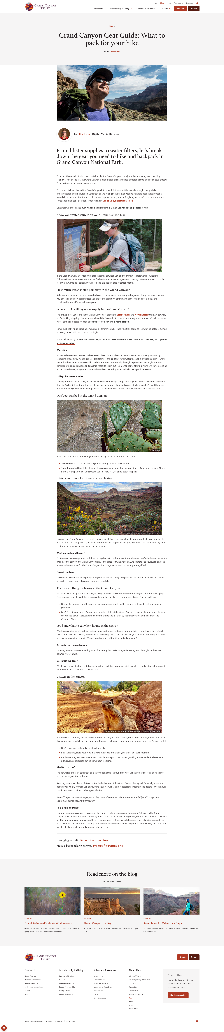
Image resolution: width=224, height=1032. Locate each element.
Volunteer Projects (101, 983)
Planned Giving (65, 994)
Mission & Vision (135, 976)
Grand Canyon (30, 976)
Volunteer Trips (99, 980)
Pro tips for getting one (108, 846)
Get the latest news (111, 881)
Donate (180, 9)
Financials (132, 990)
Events (96, 994)
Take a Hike (115, 52)
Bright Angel (123, 314)
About (165, 8)
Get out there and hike (94, 840)
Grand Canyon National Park (118, 200)
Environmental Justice (33, 987)
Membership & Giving (119, 8)
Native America (30, 983)
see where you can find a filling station (109, 322)
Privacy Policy (58, 1021)
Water (26, 994)
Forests (27, 990)
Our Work (98, 8)
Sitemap (49, 1021)
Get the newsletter (178, 995)
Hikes (169, 3)
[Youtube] (186, 1021)
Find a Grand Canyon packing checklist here (126, 208)
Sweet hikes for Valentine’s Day (162, 923)
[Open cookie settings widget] (4, 1028)
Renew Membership (67, 987)
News (131, 1005)
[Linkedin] (181, 1021)
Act (156, 3)
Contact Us (133, 987)
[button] (49, 129)
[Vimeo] (191, 1021)
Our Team (132, 983)
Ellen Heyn (84, 134)
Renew (194, 9)
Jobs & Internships (136, 994)
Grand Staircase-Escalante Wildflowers (47, 923)
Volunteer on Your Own (103, 987)
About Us (134, 970)
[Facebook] (171, 1021)
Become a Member (66, 976)
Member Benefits (65, 983)
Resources (189, 3)
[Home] (40, 6)
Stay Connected (100, 998)
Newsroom (178, 3)
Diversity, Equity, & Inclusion (139, 980)
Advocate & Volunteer (145, 8)
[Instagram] (176, 1021)
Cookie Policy (70, 1021)
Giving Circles (64, 990)
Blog (162, 3)
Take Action (98, 990)
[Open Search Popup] (197, 2)
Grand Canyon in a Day (97, 923)
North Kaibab (142, 314)
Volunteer (98, 976)
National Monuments (32, 980)
